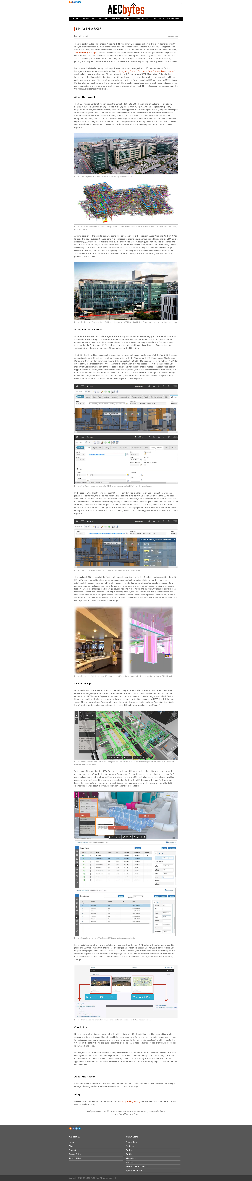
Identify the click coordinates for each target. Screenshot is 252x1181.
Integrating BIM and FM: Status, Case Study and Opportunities (146, 71)
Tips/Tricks (130, 1162)
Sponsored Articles (134, 1170)
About (71, 1146)
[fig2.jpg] (126, 224)
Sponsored (173, 18)
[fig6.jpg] (123, 673)
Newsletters (89, 18)
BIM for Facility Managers (86, 53)
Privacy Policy (75, 1154)
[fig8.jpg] (126, 935)
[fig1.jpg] (126, 174)
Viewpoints (142, 18)
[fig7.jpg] (126, 759)
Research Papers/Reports (137, 1166)
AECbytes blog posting (130, 1101)
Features (104, 18)
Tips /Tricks (158, 18)
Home (75, 18)
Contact (72, 1150)
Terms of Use (75, 1158)
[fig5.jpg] (126, 567)
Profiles (128, 18)
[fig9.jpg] (126, 1017)
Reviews (116, 18)
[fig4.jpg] (126, 483)
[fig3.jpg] (126, 319)
